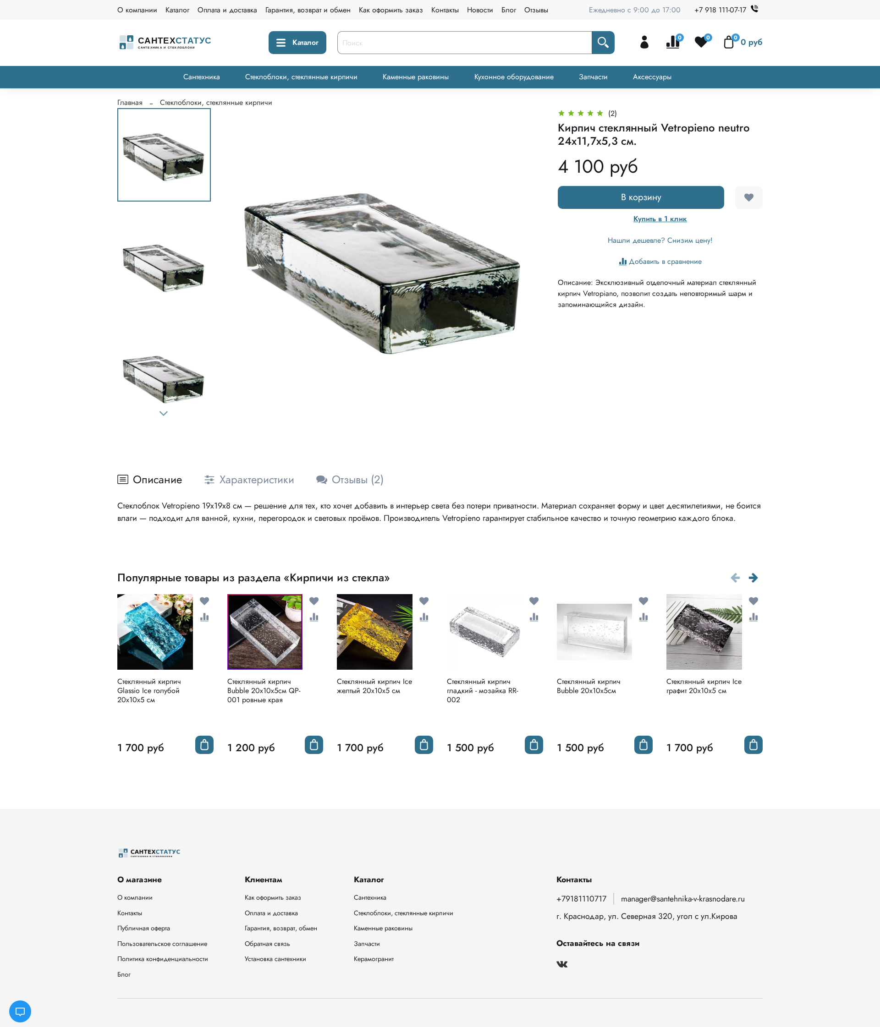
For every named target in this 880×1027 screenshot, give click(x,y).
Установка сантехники (275, 958)
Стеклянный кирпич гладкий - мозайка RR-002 (482, 690)
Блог (508, 10)
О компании (137, 10)
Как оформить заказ (391, 10)
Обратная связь (267, 943)
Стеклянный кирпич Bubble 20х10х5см (589, 686)
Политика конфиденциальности (162, 958)
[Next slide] (164, 414)
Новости (480, 10)
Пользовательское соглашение (162, 943)
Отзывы (536, 10)
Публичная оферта (143, 928)
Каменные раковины (416, 76)
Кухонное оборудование (514, 76)
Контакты (445, 10)
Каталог (177, 10)
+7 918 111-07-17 (720, 10)
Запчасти (593, 76)
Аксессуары (652, 76)
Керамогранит (374, 958)
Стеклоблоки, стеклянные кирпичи (301, 76)
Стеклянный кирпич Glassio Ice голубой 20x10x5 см (149, 690)
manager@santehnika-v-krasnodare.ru (683, 899)
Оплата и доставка (227, 10)
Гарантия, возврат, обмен (281, 928)
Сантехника (201, 76)
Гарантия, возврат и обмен (308, 10)
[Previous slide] (244, 267)
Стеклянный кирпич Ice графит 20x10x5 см (704, 686)
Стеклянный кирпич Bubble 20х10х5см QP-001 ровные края (263, 690)
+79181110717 (581, 899)
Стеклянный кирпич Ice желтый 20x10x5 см (374, 686)
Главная (130, 102)
